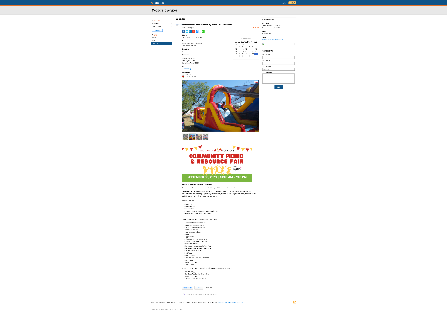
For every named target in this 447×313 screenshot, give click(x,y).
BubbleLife (159, 2)
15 (253, 49)
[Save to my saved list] (203, 32)
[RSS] (294, 302)
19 (243, 51)
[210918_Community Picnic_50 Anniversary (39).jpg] (205, 136)
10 (236, 49)
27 (236, 44)
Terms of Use (179, 309)
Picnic (208, 294)
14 (249, 49)
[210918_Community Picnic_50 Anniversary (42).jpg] (199, 136)
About (154, 38)
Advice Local (154, 309)
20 (246, 51)
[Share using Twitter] (187, 32)
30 (246, 44)
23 (256, 51)
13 (246, 49)
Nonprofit (202, 294)
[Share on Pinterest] (256, 83)
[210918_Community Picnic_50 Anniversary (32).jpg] (192, 136)
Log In (284, 3)
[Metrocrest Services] (263, 44)
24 (236, 54)
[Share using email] (197, 32)
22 (253, 51)
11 (239, 49)
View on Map (186, 69)
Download (188, 74)
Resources (213, 294)
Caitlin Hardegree (188, 28)
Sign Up (292, 3)
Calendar (155, 43)
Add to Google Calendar (192, 77)
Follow (157, 30)
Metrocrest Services (164, 9)
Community (189, 294)
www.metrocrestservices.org (272, 39)
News (154, 40)
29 (243, 44)
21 (249, 51)
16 (256, 49)
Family (196, 294)
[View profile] (180, 25)
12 (243, 49)
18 (239, 51)
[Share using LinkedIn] (190, 32)
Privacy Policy (169, 309)
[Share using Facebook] (183, 32)
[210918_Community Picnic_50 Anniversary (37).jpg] (185, 136)
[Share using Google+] (193, 32)
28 (239, 44)
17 (236, 51)
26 (243, 54)
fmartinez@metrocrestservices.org (230, 302)
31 (249, 44)
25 (239, 54)
